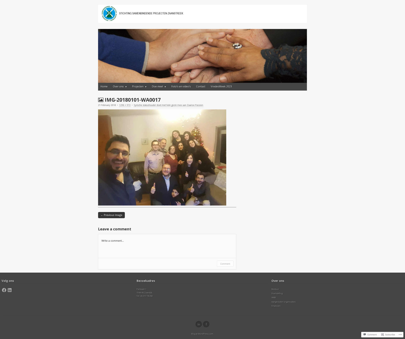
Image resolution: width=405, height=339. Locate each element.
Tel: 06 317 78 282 (145, 296)
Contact (200, 86)
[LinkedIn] (9, 290)
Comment (225, 263)
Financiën (275, 305)
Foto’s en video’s (181, 86)
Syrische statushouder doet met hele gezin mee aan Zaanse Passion (168, 105)
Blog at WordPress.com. (202, 333)
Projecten (137, 86)
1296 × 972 (125, 105)
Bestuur (275, 289)
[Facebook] (4, 290)
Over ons (118, 86)
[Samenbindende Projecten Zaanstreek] (202, 14)
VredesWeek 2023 (221, 86)
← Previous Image (111, 215)
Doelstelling (277, 293)
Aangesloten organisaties (283, 301)
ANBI (273, 297)
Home (104, 86)
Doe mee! (157, 86)
